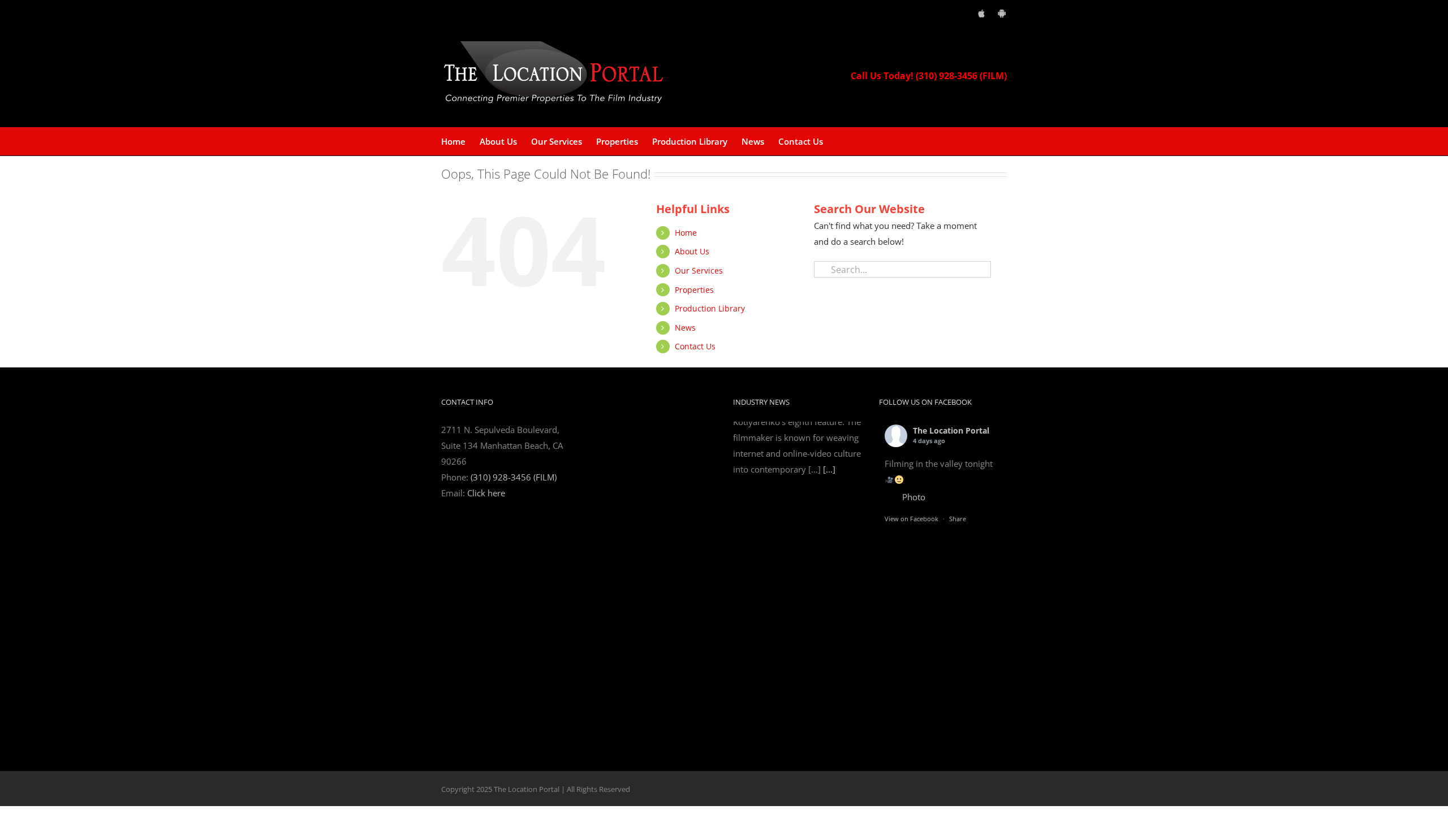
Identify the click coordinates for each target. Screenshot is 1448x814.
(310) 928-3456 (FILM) (514, 477)
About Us (692, 251)
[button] (840, 141)
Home (686, 232)
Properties (694, 289)
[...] (829, 724)
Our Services (699, 270)
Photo (913, 497)
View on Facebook (911, 518)
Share (957, 518)
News (685, 327)
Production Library (710, 308)
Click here (486, 493)
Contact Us (695, 346)
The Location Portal (951, 430)
